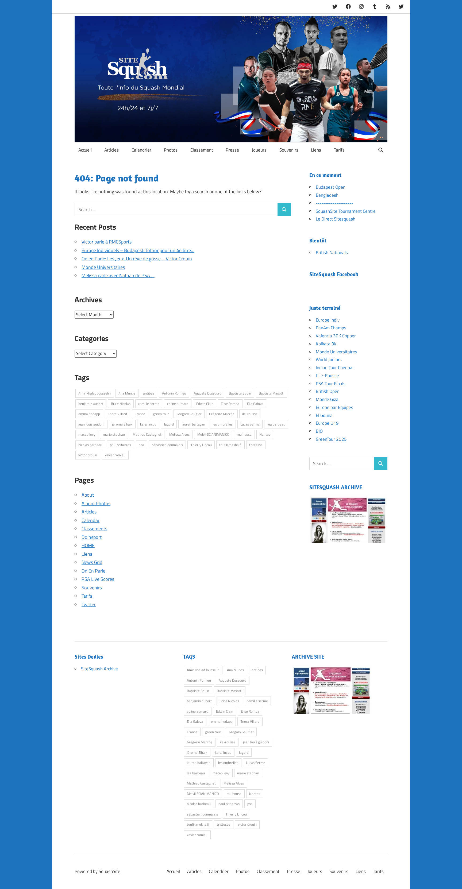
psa (141, 444)
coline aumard (177, 403)
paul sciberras (120, 444)
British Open (328, 391)
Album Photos (96, 503)
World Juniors (329, 359)
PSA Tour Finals (330, 383)
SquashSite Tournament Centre (346, 211)
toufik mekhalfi (230, 444)
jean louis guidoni (91, 424)
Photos (171, 149)
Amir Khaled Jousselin (94, 393)
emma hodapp (89, 413)
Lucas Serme (250, 424)
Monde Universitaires (103, 267)
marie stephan (114, 434)
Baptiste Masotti (271, 393)
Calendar (90, 520)
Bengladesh (327, 195)
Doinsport (92, 537)
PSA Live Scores (98, 579)
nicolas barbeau (90, 444)
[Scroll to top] (452, 879)
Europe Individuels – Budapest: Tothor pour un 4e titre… (138, 250)
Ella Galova (255, 403)
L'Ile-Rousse (327, 375)
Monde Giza (327, 399)
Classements (94, 528)
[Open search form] (381, 149)
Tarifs (339, 149)
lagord (169, 424)
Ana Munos (126, 393)
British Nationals (332, 252)
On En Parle (93, 570)
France (140, 413)
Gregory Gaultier (189, 413)
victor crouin (87, 455)
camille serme (148, 403)
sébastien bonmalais (167, 444)
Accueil (85, 149)
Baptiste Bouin (240, 393)
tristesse (256, 444)
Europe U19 (327, 423)
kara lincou (148, 424)
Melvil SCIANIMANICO (213, 434)
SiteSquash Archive (99, 668)
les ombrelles (223, 424)
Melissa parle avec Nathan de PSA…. (118, 275)
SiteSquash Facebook (333, 274)
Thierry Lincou (201, 444)
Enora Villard (117, 413)
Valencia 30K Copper (336, 335)
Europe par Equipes (334, 407)
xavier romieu (115, 455)
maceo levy (86, 434)
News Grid (92, 562)
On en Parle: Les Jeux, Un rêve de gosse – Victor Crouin (137, 258)
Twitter (89, 604)
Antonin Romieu (174, 393)
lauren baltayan (193, 424)
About (88, 494)
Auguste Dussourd (207, 393)
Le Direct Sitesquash (335, 218)
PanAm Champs (331, 327)
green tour (161, 413)
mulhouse (244, 434)
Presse (232, 149)
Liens (316, 149)
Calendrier (141, 149)
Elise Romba (230, 403)
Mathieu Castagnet (147, 434)
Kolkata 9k (326, 343)
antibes (148, 393)
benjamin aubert (90, 403)
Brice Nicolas (120, 403)
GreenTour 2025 (331, 439)
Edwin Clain (204, 403)
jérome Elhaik (122, 424)
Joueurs (259, 149)
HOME (88, 545)
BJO (319, 431)
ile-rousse (249, 413)
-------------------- (334, 203)
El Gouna (324, 415)
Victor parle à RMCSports (107, 241)
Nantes (264, 434)
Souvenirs (288, 149)
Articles (111, 149)
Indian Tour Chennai (334, 367)
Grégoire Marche (221, 413)
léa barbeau (276, 424)
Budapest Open (330, 187)
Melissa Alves (179, 434)
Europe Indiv (328, 319)
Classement (201, 149)
